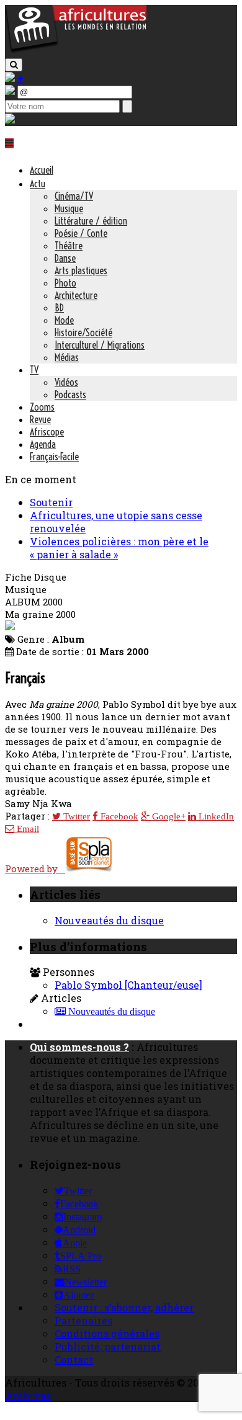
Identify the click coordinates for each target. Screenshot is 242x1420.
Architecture (76, 295)
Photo (65, 283)
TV (34, 370)
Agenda (43, 444)
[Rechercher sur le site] (13, 64)
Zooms (42, 407)
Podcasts (70, 394)
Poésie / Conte (81, 233)
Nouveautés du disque (109, 920)
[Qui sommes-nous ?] (10, 119)
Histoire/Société (83, 332)
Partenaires (83, 1320)
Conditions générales (107, 1333)
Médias (67, 357)
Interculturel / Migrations (100, 345)
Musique (69, 208)
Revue (40, 419)
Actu (37, 183)
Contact (74, 1359)
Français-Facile (54, 456)
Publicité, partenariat (108, 1346)
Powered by (35, 868)
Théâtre (69, 245)
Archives (28, 1395)
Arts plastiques (81, 270)
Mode (64, 320)
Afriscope (47, 432)
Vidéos (66, 382)
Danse (65, 258)
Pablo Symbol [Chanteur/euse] (128, 984)
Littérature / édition (91, 221)
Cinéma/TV (74, 196)
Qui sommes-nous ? (79, 1046)
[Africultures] (75, 50)
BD (59, 307)
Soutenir (51, 502)
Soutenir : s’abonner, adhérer (124, 1307)
